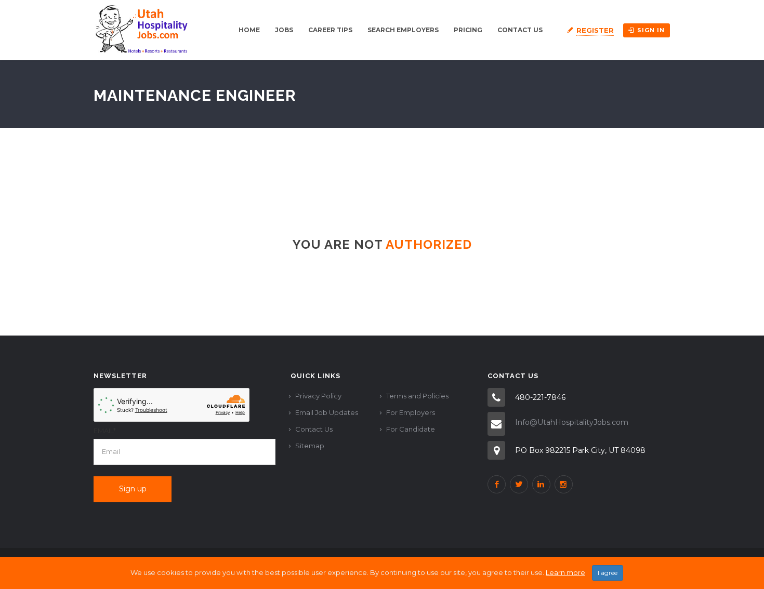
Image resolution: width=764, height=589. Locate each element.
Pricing (468, 30)
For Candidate (410, 429)
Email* (105, 430)
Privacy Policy (318, 396)
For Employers (410, 412)
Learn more (565, 572)
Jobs (284, 30)
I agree (607, 573)
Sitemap (309, 445)
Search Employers (403, 30)
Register (595, 30)
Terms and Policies (417, 396)
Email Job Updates (326, 412)
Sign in (651, 30)
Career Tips (330, 30)
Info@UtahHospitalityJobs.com (571, 422)
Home (249, 30)
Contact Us (520, 30)
